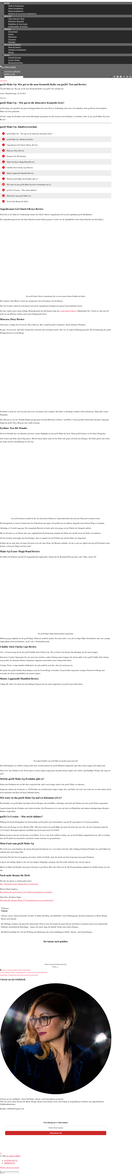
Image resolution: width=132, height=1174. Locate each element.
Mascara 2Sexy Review (15, 150)
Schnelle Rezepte (14, 57)
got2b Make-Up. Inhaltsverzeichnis (20, 139)
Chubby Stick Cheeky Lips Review (20, 167)
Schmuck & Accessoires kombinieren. (22, 13)
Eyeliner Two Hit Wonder (16, 156)
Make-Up (15, 970)
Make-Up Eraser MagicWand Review (21, 162)
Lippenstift (10, 970)
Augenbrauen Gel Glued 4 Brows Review (22, 145)
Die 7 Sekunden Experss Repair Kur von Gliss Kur (19, 884)
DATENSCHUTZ (10, 1160)
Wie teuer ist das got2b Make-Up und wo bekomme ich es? (29, 184)
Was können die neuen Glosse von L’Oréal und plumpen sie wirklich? (26, 892)
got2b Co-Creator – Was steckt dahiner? (22, 190)
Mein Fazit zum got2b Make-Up (19, 195)
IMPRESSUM (9, 1163)
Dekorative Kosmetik (16, 21)
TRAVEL (7, 29)
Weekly (11, 52)
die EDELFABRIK (13, 1156)
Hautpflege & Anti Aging (17, 24)
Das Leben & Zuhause (12, 44)
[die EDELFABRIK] (66, 67)
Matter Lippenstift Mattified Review (20, 173)
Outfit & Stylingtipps (16, 5)
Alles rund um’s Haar (16, 18)
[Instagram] (114, 76)
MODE (7, 3)
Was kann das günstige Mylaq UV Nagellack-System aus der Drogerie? (26, 900)
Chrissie (2, 80)
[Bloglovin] (124, 76)
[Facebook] (121, 76)
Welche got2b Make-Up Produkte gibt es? (22, 179)
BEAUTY (8, 16)
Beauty (5, 80)
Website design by (9, 1167)
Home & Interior (14, 47)
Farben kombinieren (15, 8)
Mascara (20, 970)
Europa (11, 34)
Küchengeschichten (15, 62)
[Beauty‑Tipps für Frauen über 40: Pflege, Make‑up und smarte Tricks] (55, 953)
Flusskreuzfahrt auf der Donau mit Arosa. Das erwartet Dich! (19, 975)
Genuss (7, 55)
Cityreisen (12, 39)
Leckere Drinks (14, 60)
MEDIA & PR (9, 74)
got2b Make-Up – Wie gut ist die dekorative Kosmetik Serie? (29, 133)
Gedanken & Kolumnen (17, 49)
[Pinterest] (117, 76)
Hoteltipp (11, 42)
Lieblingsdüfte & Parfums (18, 26)
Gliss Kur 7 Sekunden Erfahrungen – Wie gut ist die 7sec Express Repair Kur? (24, 972)
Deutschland (13, 31)
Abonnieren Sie (56, 1133)
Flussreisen (12, 36)
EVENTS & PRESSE (12, 71)
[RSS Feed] (127, 76)
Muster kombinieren (15, 11)
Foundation (4, 970)
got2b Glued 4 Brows (68, 311)
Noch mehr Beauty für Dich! (17, 201)
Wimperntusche (26, 970)
